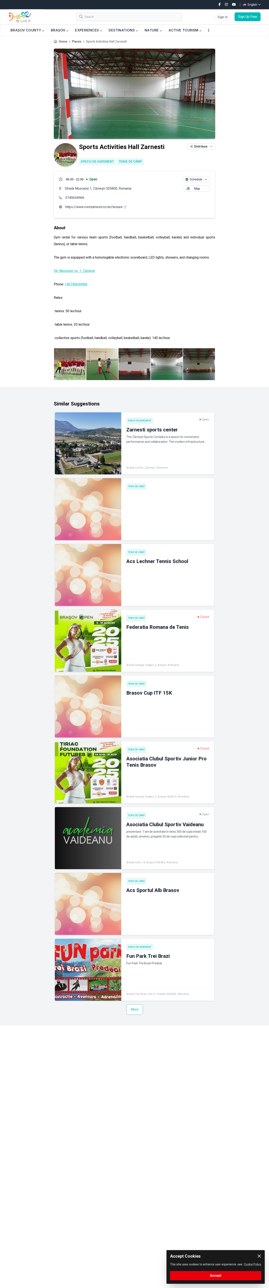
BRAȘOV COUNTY (26, 30)
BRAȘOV (58, 30)
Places (76, 41)
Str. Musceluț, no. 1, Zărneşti (74, 271)
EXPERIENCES (87, 30)
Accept (215, 1276)
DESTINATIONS (122, 30)
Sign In (223, 17)
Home (63, 41)
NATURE (152, 30)
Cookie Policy (252, 1264)
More (134, 1009)
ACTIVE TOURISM (184, 30)
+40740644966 (76, 284)
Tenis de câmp (130, 161)
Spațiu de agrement (97, 161)
